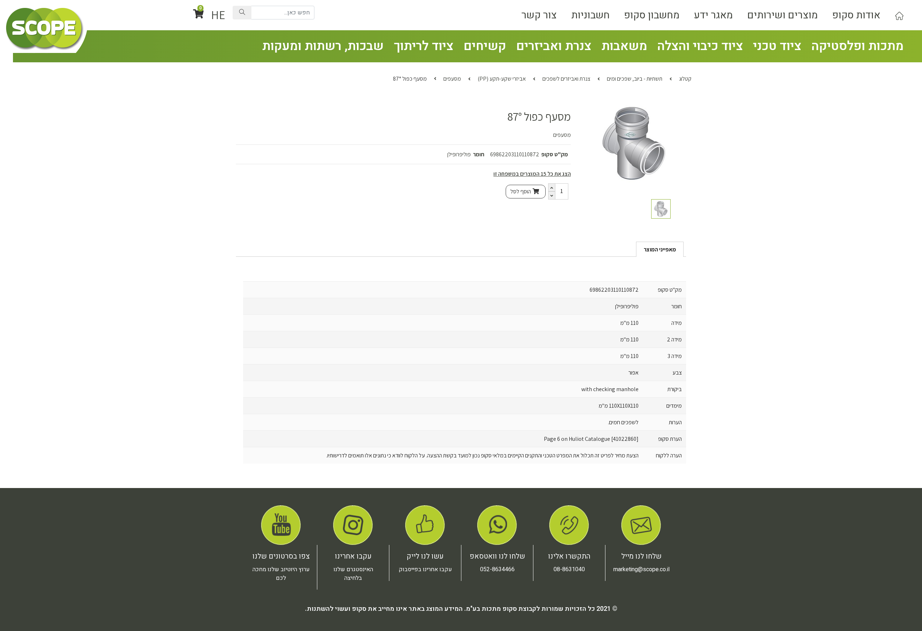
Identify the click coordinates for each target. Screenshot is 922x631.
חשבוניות (590, 15)
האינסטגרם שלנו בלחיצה (353, 573)
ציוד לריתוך (423, 46)
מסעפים (452, 78)
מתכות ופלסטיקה (857, 46)
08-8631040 (569, 569)
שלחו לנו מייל (641, 556)
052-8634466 (497, 569)
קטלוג (685, 78)
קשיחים (485, 46)
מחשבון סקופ (652, 15)
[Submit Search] (242, 12)
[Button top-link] (899, 15)
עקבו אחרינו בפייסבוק (425, 569)
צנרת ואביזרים (553, 46)
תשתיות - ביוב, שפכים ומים (634, 78)
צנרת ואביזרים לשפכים (566, 78)
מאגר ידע (713, 15)
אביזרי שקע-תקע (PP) (502, 78)
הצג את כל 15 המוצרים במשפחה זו (532, 174)
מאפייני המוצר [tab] (660, 249)
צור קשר (539, 15)
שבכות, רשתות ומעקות (323, 46)
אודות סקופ (856, 15)
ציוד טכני (777, 46)
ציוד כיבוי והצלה (700, 46)
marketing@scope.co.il (641, 569)
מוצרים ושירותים (782, 15)
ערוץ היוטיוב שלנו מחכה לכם (281, 573)
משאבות (624, 46)
